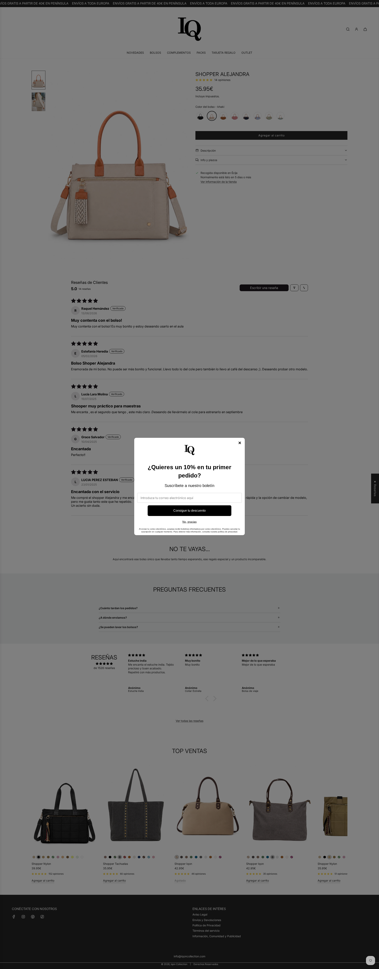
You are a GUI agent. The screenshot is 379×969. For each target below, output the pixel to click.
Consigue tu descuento (189, 510)
